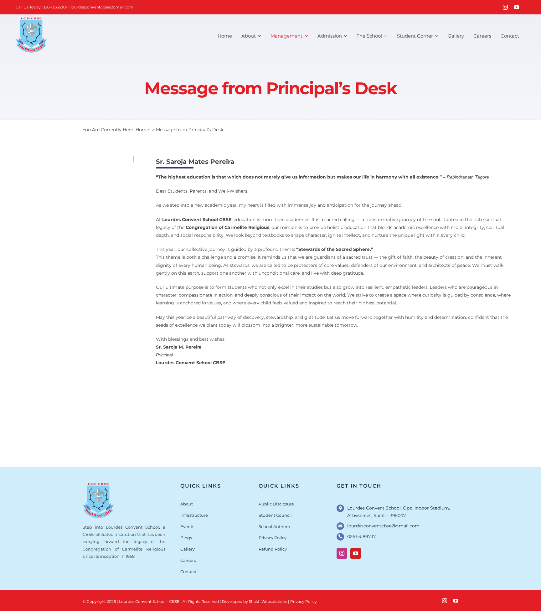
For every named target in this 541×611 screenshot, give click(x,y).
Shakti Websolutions (268, 601)
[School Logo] (98, 485)
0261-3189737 (361, 536)
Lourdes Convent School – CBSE (149, 601)
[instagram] (505, 7)
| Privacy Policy (302, 601)
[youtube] (516, 7)
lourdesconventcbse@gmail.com (102, 7)
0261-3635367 (55, 7)
